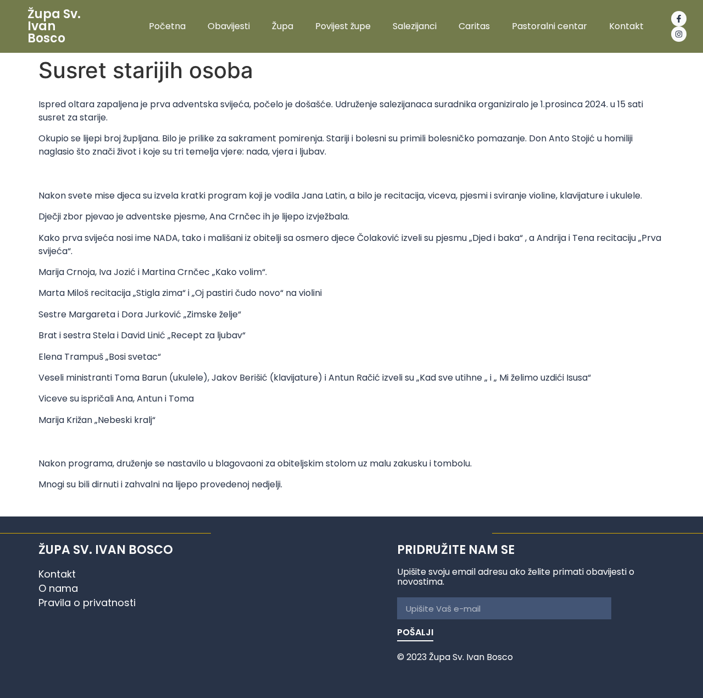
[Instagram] (679, 34)
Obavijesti (229, 26)
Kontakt (626, 26)
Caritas (474, 26)
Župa (282, 26)
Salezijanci (415, 26)
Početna (167, 26)
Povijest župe (343, 26)
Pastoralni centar (549, 26)
